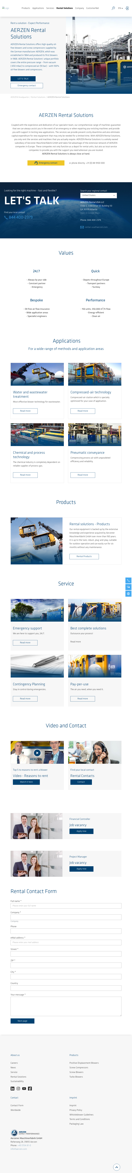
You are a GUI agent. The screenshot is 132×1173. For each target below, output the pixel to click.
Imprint (72, 1106)
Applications (38, 8)
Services (50, 8)
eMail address (18, 938)
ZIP (13, 961)
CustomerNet (92, 8)
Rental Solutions (64, 8)
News (13, 1068)
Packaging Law (76, 1124)
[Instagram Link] (19, 1089)
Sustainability (17, 1081)
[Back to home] (5, 8)
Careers (14, 1063)
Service (14, 1072)
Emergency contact (27, 86)
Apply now (81, 831)
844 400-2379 (21, 218)
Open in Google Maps (90, 213)
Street (14, 949)
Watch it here (26, 782)
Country (14, 983)
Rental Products (84, 556)
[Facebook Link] (31, 1089)
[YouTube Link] (25, 1089)
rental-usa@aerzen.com (96, 227)
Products (26, 8)
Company (79, 8)
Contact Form (17, 1106)
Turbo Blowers (76, 1077)
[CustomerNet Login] (127, 8)
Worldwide (16, 1110)
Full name (16, 901)
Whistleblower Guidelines (81, 1115)
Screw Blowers (76, 1072)
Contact (81, 782)
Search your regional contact (93, 191)
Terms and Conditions (79, 1119)
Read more (25, 411)
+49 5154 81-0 (24, 1145)
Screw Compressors (78, 1068)
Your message (18, 995)
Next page (22, 1021)
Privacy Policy (75, 1110)
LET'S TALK (23, 79)
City (13, 972)
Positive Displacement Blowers (84, 1063)
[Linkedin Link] (13, 1089)
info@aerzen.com (19, 1149)
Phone (13, 926)
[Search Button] (114, 8)
